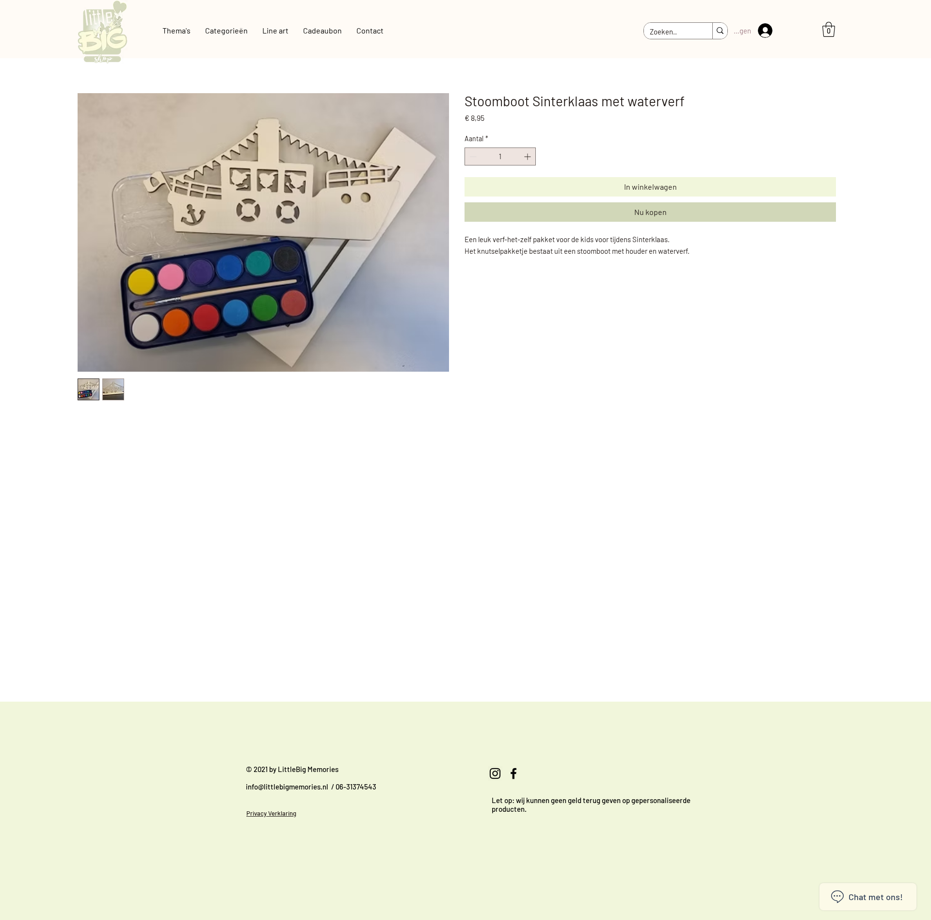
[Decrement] (472, 156)
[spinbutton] (500, 156)
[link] (828, 29)
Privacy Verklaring (271, 813)
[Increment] (528, 156)
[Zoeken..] (719, 31)
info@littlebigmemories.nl (287, 786)
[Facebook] (513, 773)
